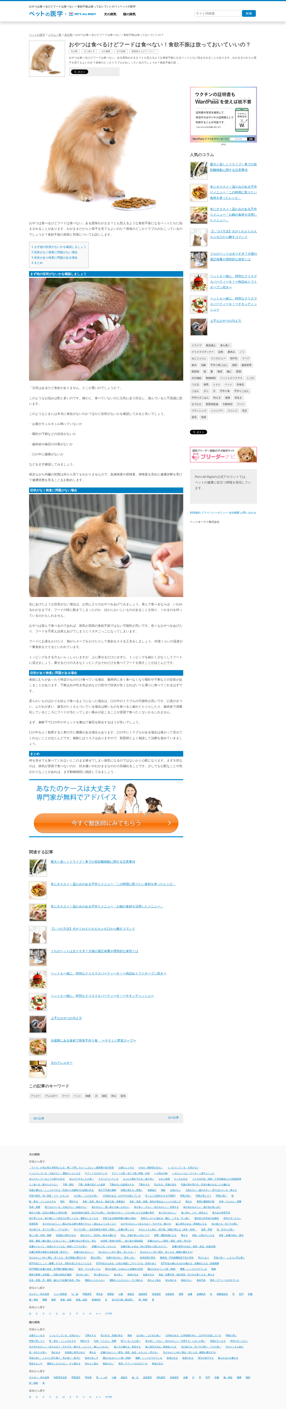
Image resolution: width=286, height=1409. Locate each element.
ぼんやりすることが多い (81, 1179)
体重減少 (151, 1190)
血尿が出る (148, 1274)
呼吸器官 (87, 1294)
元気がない (175, 1190)
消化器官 (156, 1294)
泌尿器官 (143, 1294)
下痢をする (144, 1184)
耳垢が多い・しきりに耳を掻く (229, 1258)
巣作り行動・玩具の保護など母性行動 (48, 1212)
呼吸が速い (221, 1196)
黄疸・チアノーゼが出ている (224, 1280)
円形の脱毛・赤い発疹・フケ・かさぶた (49, 1196)
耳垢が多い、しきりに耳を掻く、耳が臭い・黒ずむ (54, 1358)
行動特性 (228, 404)
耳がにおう (203, 1258)
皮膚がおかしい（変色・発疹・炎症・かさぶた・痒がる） (130, 1352)
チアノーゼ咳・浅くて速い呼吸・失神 (131, 1173)
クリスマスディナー (203, 351)
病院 (104, 1096)
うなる (195, 384)
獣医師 (195, 371)
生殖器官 (169, 1294)
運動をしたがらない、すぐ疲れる (63, 1363)
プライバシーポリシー (214, 512)
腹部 (53, 1299)
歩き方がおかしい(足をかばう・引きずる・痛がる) (146, 1224)
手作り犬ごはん (200, 397)
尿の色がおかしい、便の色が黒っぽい (202, 1207)
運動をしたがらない (95, 1280)
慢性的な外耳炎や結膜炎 (206, 1218)
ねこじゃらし (199, 358)
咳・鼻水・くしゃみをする (42, 1201)
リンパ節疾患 (60, 1294)
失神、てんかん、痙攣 (105, 1341)
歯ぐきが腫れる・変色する (127, 1347)
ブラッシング (199, 410)
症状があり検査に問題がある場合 (55, 257)
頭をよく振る (154, 1280)
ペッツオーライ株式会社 (204, 521)
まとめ (37, 262)
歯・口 (135, 1377)
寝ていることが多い (131, 1341)
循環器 (110, 1294)
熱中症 (234, 358)
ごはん (195, 391)
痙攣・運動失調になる (165, 1235)
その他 (108, 1313)
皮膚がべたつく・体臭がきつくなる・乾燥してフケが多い (58, 1246)
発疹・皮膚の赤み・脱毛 (231, 1235)
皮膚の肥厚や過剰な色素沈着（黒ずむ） (49, 1252)
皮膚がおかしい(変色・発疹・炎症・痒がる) (169, 1241)
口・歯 (75, 1294)
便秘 (163, 1190)
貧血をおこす (35, 1363)
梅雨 (219, 371)
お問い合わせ (248, 512)
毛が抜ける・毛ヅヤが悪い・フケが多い (49, 1229)
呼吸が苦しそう (203, 1196)
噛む (229, 371)
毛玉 (244, 410)
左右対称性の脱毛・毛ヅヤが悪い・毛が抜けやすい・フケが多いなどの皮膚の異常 (113, 1212)
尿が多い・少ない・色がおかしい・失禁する (156, 1207)
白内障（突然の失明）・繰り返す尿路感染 (122, 1241)
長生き (238, 397)
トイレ (216, 384)
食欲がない (186, 1280)
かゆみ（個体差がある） (151, 1167)
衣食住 (240, 384)
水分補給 (197, 378)
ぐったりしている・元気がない (183, 1167)
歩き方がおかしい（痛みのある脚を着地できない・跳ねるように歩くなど (79, 1224)
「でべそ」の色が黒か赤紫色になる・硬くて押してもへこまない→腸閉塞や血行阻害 (71, 1167)
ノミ (242, 351)
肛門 (241, 1294)
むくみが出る (181, 1179)
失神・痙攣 (34, 1207)
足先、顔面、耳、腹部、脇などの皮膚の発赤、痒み (54, 1280)
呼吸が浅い (185, 1196)
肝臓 (250, 1294)
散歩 (194, 365)
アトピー (36, 1096)
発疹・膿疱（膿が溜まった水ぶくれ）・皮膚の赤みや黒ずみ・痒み (62, 1241)
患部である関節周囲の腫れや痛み (119, 1218)
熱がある (55, 1352)
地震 (203, 417)
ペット (77, 1096)
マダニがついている (108, 1179)
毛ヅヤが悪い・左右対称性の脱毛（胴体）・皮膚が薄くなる (104, 1229)
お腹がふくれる (126, 1167)
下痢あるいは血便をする (121, 1184)
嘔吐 (62, 1201)
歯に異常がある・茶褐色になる (191, 1224)
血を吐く (118, 1274)
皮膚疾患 (201, 1294)
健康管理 (246, 365)
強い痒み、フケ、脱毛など (194, 1212)
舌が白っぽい (82, 1274)
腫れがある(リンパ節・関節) (161, 1269)
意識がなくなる (218, 1341)
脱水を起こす (91, 1358)
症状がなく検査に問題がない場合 (55, 252)
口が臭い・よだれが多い (86, 1196)
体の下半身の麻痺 (107, 1190)
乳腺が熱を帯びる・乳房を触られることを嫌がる (205, 1184)
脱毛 (123, 1096)
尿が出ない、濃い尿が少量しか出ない (111, 1207)
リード (245, 358)
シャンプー (217, 410)
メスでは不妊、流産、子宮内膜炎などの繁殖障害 (216, 1179)
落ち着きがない (101, 1274)
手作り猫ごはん (219, 365)
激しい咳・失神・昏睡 (40, 1235)
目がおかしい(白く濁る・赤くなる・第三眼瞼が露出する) (57, 1258)
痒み (113, 1096)
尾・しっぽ (101, 1377)
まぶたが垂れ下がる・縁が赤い (138, 1179)
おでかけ (197, 404)
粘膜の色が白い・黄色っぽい (120, 1258)
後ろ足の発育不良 (221, 1212)
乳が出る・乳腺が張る (165, 1184)
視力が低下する (206, 1358)
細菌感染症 (222, 1294)
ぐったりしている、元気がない (64, 1335)
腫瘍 (44, 1299)
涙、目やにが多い (226, 1229)
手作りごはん (241, 391)
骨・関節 (143, 1299)
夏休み (231, 351)
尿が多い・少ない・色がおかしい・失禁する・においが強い (175, 1341)
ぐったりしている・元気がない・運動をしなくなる (54, 1173)
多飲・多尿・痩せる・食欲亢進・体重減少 (104, 1201)
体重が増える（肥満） (132, 1190)
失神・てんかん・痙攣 (230, 1201)
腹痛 (213, 1269)
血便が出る (133, 1274)
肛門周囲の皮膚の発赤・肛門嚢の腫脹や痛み (51, 1269)
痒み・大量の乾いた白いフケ (135, 1235)
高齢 (203, 365)
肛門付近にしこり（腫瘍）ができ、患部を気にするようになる (60, 1263)
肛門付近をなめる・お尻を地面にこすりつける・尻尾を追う (126, 1263)
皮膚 (190, 1294)
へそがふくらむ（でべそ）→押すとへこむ (193, 1173)
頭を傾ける (171, 1280)
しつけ (250, 378)
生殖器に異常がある (66, 1235)
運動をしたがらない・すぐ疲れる (126, 1280)
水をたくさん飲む (235, 1347)
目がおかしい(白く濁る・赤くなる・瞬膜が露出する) (166, 1252)
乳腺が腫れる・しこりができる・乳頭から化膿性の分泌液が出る (61, 1190)
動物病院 (211, 378)
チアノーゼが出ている (96, 1173)
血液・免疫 (66, 1299)
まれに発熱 (164, 1179)
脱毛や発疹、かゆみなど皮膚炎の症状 (124, 1269)
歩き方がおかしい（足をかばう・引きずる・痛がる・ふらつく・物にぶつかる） (69, 1347)
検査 (88, 1096)
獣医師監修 (212, 404)
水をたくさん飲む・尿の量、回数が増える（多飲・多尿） (168, 1229)
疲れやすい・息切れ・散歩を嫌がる (98, 1235)
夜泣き (188, 1201)
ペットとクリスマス (231, 378)
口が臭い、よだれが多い (148, 1335)
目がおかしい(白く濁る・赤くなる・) (116, 1252)
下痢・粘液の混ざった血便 (91, 1184)
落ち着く (225, 345)
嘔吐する (73, 1201)
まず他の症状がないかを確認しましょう (59, 247)
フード (65, 1096)
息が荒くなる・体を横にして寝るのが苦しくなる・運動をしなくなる (63, 1218)
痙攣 (181, 1294)
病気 (206, 384)
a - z (98, 1313)
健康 (227, 397)
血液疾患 (96, 1299)
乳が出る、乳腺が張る (112, 1335)
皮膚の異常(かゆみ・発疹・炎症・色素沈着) (194, 1246)
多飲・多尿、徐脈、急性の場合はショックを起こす (155, 1201)
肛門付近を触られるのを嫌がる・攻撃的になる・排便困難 (190, 1263)
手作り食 (225, 391)
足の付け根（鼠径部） (123, 1299)
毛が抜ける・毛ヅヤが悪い (224, 1224)
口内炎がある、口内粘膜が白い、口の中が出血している (193, 1335)
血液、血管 (81, 1299)
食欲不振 (201, 1280)
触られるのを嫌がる (228, 1358)
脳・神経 (33, 1299)
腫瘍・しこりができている (193, 1269)
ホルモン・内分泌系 (39, 1294)
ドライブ (197, 345)
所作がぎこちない (232, 1218)
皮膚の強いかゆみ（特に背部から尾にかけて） (144, 1246)
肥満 (238, 371)
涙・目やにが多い (38, 1352)
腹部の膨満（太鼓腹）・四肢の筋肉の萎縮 (50, 1274)
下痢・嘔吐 (68, 1184)
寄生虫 (99, 1294)
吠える (217, 397)
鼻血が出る (157, 1363)
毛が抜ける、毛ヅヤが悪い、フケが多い (201, 1347)
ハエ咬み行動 (161, 1173)
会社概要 (234, 512)
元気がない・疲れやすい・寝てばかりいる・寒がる (211, 1190)
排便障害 (33, 1224)
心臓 (120, 1294)
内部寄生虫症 (60, 1377)
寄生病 (88, 1377)
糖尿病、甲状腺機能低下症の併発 (176, 1258)
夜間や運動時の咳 (205, 1201)
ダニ (206, 391)
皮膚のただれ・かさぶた (104, 1246)
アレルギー (51, 1096)
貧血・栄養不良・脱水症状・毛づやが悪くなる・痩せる (186, 1274)
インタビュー (218, 358)
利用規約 (195, 512)
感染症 (130, 1294)
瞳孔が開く (96, 1258)
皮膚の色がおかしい (84, 1252)
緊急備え (211, 345)
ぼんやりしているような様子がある (47, 1179)
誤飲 (220, 351)
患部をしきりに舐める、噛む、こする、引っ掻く (165, 1218)
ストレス (233, 410)
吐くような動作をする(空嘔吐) (160, 1196)
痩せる (184, 1235)
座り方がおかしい (168, 1212)
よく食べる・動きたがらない (43, 1184)
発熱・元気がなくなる (203, 1235)
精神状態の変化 (148, 1258)
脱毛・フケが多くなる (89, 1269)
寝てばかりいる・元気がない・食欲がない (66, 1207)
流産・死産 (206, 1229)
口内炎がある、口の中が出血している (122, 1196)
